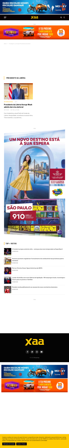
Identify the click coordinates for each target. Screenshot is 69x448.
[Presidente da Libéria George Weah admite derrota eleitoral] (18, 91)
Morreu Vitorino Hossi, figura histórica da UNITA (27, 268)
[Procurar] (61, 17)
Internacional (8, 101)
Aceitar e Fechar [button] (21, 444)
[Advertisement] (34, 59)
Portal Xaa (36, 357)
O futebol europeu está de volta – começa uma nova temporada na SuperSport (37, 249)
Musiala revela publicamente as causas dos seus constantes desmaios (34, 287)
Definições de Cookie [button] (8, 444)
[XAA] (34, 17)
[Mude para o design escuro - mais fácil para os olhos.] (64, 17)
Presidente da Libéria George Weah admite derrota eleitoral (18, 105)
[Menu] (5, 17)
